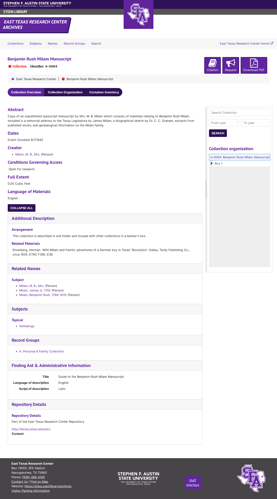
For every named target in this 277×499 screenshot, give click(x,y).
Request (230, 70)
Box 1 (218, 163)
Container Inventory (104, 92)
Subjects (36, 43)
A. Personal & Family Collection (41, 351)
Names (53, 43)
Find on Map (39, 482)
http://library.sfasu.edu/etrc (31, 429)
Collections (16, 43)
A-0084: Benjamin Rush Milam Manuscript (240, 157)
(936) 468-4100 (33, 477)
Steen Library (15, 11)
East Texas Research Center (36, 79)
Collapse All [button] (21, 208)
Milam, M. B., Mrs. (27, 154)
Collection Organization (65, 92)
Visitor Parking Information (30, 491)
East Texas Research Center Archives (35, 24)
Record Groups (74, 43)
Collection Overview (26, 92)
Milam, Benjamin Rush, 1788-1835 (43, 295)
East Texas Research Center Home (245, 43)
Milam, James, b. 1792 (35, 290)
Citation (212, 70)
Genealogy (26, 326)
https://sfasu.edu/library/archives (47, 486)
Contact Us (19, 482)
